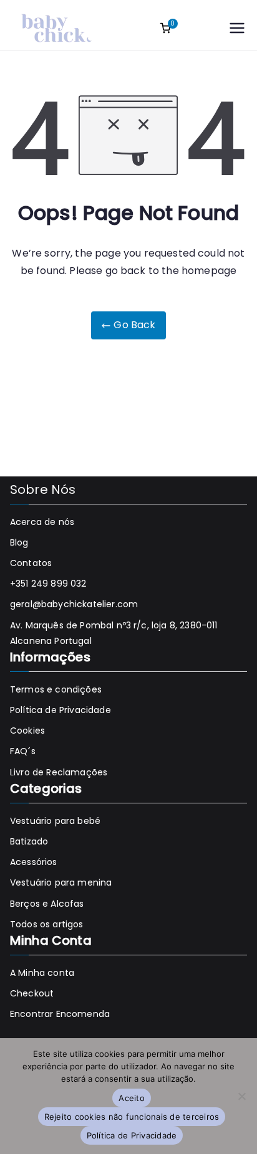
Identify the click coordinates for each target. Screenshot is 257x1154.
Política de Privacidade (60, 710)
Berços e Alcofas (47, 903)
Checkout (32, 993)
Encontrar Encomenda (60, 1014)
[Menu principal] (237, 28)
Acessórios (33, 862)
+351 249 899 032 (48, 583)
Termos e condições (56, 689)
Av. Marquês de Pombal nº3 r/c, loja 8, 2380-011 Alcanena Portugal (114, 633)
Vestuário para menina (61, 882)
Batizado (29, 841)
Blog (19, 542)
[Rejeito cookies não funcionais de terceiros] (241, 1096)
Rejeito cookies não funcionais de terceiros (132, 1117)
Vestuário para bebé (55, 821)
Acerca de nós (42, 522)
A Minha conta (42, 973)
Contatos (31, 563)
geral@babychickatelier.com (74, 604)
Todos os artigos (47, 924)
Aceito (132, 1098)
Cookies (27, 730)
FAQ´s (23, 751)
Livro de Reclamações (58, 772)
